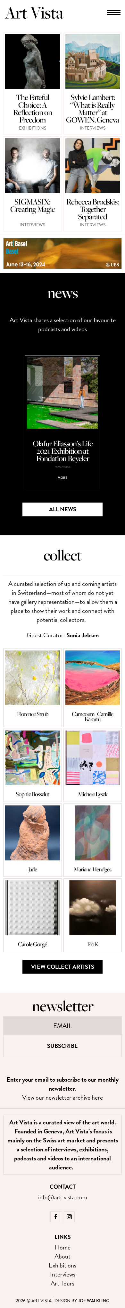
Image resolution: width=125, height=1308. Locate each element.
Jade (32, 869)
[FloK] (93, 908)
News (58, 466)
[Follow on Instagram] (69, 1216)
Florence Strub (32, 714)
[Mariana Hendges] (93, 833)
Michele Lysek (92, 794)
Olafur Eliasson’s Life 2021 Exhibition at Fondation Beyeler (63, 451)
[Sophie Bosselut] (33, 758)
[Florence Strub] (33, 678)
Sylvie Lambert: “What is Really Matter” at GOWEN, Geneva (92, 108)
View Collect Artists (62, 966)
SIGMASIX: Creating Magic (32, 205)
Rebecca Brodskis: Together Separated (92, 209)
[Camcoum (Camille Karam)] (93, 678)
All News (62, 509)
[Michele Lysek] (93, 758)
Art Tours (62, 1283)
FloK (92, 944)
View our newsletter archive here (62, 1097)
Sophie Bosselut (32, 794)
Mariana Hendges (92, 869)
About (62, 1256)
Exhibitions (32, 128)
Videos (66, 466)
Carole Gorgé (32, 944)
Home (63, 1247)
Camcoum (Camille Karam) (92, 716)
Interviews (92, 128)
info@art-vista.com (62, 1197)
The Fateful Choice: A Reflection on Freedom (32, 108)
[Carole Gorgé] (33, 908)
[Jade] (33, 833)
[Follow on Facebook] (55, 1216)
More (62, 477)
